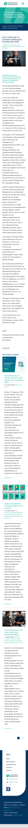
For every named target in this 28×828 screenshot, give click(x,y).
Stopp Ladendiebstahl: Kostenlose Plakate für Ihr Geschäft (13, 506)
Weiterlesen (7, 477)
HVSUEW (12, 46)
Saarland (17, 516)
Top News (5, 48)
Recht (17, 385)
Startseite (4, 26)
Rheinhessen (18, 514)
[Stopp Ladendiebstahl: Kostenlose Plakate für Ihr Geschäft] (14, 492)
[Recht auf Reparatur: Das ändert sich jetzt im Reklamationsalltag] (14, 619)
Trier (9, 518)
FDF (16, 510)
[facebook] (8, 789)
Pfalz (12, 514)
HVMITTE (7, 512)
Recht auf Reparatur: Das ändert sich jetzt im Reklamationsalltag (13, 632)
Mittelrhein (7, 514)
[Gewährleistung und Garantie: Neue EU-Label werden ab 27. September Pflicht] (14, 364)
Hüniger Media (17, 815)
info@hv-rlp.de (13, 779)
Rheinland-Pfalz (20, 46)
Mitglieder (19, 512)
